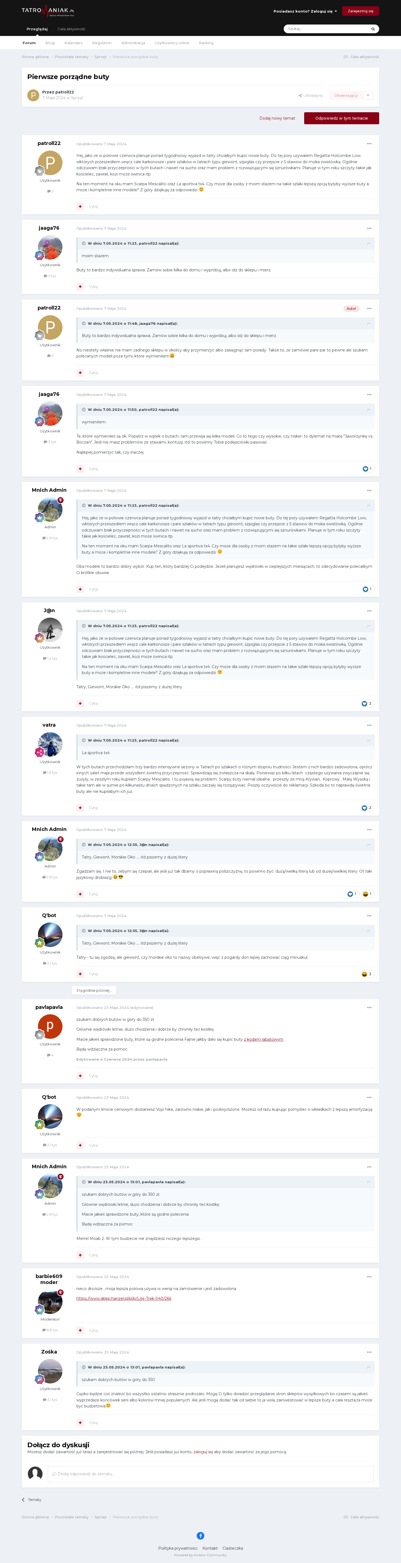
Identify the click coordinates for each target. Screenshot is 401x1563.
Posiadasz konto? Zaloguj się (304, 11)
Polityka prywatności (177, 1548)
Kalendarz (74, 43)
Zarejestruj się (360, 11)
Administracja (133, 43)
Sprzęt (77, 97)
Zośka (49, 1352)
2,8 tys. (52, 538)
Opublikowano (101, 144)
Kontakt (210, 1548)
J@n (49, 611)
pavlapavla (49, 1007)
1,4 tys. (52, 658)
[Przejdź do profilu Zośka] (50, 1371)
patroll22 (64, 92)
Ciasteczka (233, 1548)
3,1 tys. (52, 1399)
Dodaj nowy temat (277, 118)
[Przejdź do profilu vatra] (50, 744)
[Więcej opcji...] (369, 144)
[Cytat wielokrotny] (80, 206)
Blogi (50, 43)
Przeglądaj (37, 29)
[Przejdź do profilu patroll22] (33, 95)
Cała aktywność (71, 29)
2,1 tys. (52, 963)
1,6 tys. (52, 772)
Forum (29, 43)
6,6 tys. (52, 1330)
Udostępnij (312, 95)
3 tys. (52, 276)
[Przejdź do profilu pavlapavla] (50, 1026)
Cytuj (93, 206)
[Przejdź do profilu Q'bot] (50, 934)
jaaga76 (49, 228)
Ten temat (352, 29)
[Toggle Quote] (84, 243)
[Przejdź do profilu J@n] (50, 630)
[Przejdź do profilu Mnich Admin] (50, 509)
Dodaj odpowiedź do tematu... (85, 1473)
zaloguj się (203, 1451)
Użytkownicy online (172, 43)
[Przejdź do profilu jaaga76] (50, 247)
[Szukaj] (373, 29)
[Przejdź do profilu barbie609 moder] (50, 1301)
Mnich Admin (49, 490)
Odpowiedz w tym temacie (341, 118)
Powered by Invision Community (200, 1555)
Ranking (206, 43)
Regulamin (102, 43)
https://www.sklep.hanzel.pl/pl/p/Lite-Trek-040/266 (123, 1298)
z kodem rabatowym (263, 1039)
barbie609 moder (49, 1279)
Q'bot (49, 915)
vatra (49, 725)
